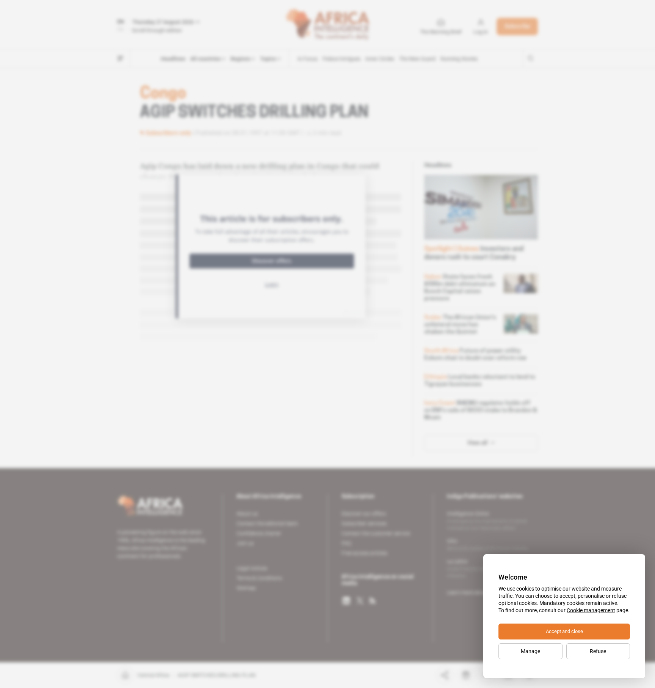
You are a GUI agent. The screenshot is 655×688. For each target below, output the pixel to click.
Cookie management (591, 610)
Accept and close (564, 631)
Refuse (598, 651)
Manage (530, 651)
